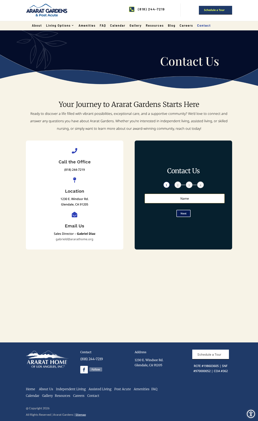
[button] (251, 414)
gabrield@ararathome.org (74, 239)
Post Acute (122, 389)
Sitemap (80, 414)
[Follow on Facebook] (84, 369)
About (37, 25)
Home (30, 389)
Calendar (117, 25)
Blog (171, 25)
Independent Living (71, 389)
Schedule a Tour (214, 10)
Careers (186, 25)
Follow (96, 369)
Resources (155, 25)
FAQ (103, 25)
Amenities (87, 25)
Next (183, 213)
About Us (46, 389)
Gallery (136, 25)
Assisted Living (100, 389)
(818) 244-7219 (91, 359)
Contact (204, 25)
